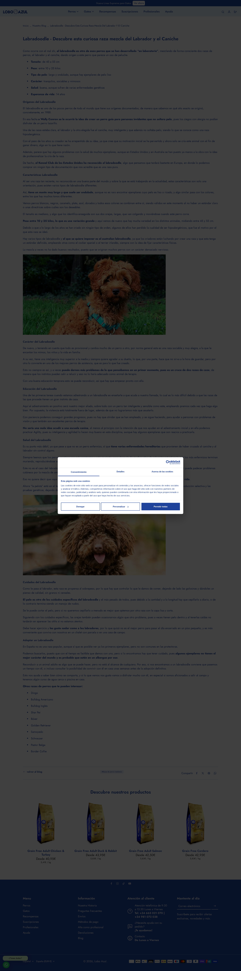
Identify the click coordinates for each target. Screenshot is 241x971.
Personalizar (119, 506)
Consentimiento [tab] (78, 472)
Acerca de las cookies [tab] (162, 471)
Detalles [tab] (121, 471)
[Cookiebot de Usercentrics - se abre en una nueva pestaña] (168, 462)
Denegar (80, 506)
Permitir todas (161, 506)
